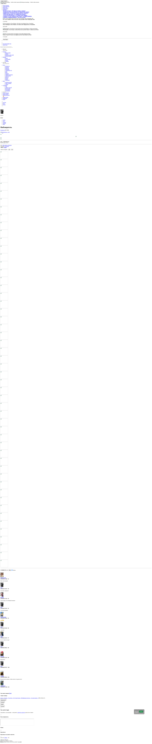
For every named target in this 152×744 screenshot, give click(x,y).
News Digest (5, 39)
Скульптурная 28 (18, 698)
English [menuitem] (7, 43)
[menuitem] (10, 43)
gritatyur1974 (3, 577)
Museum (5, 50)
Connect (4, 122)
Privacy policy (15, 742)
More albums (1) (42, 698)
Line (4, 121)
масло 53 (2, 698)
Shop (4, 124)
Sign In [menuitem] (4, 44)
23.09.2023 (7, 146)
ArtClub (6, 63)
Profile (4, 120)
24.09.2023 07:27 (3, 667)
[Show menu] (8, 1)
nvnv (1, 587)
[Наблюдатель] (5, 132)
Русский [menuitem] (4, 43)
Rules (5, 742)
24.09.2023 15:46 (3, 687)
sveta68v (2, 676)
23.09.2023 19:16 (3, 628)
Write (10, 570)
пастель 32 (11, 698)
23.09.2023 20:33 (3, 638)
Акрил (5, 147)
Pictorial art (2, 130)
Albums (4, 123)
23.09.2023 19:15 (3, 588)
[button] (6, 5)
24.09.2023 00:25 (3, 648)
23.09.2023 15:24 (3, 598)
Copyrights (20, 742)
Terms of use (9, 742)
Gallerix (5, 738)
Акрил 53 (7, 698)
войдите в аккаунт (21, 713)
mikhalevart (2, 686)
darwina (2, 657)
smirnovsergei (3, 617)
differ (1, 637)
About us (7, 741)
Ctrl (9, 149)
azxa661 (2, 597)
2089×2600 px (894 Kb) (7, 145)
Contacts (10, 741)
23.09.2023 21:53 (3, 658)
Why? (10, 694)
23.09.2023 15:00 (3, 578)
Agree (141, 711)
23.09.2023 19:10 (3, 618)
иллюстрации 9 (35, 698)
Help (1, 741)
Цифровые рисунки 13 (27, 698)
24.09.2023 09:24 (3, 677)
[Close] (12, 47)
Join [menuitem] (6, 44)
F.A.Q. (4, 741)
